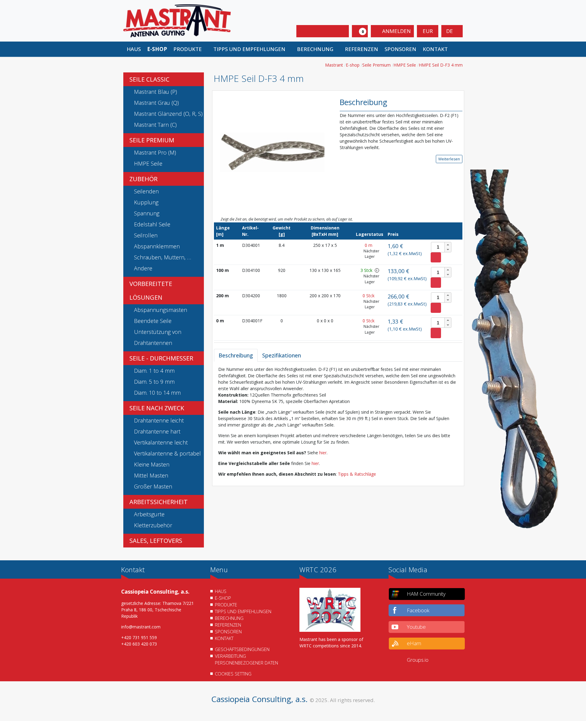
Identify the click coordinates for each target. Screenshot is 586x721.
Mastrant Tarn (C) (155, 124)
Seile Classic (149, 79)
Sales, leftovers (155, 540)
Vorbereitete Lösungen (150, 291)
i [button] (376, 270)
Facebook (418, 610)
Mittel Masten (151, 475)
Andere (143, 268)
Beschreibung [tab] (236, 355)
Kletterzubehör (153, 525)
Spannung (146, 213)
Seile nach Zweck (156, 408)
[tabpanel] (338, 421)
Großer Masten (153, 486)
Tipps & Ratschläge (357, 474)
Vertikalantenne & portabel (167, 453)
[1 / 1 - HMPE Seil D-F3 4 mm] (272, 152)
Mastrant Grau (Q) (156, 102)
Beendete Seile (153, 320)
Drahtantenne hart (157, 431)
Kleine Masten (151, 464)
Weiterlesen (449, 159)
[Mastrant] (177, 20)
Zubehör (143, 179)
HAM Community (426, 593)
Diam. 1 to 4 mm (154, 370)
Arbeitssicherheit (158, 502)
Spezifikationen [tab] (281, 355)
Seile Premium (151, 140)
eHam (414, 643)
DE (450, 31)
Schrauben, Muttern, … (162, 257)
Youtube (416, 626)
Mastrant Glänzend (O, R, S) (168, 113)
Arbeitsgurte (149, 514)
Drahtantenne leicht (159, 420)
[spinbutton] (441, 247)
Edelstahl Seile (152, 224)
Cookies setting (233, 674)
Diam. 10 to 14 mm (157, 392)
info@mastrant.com (141, 627)
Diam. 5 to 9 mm (154, 381)
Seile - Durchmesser (161, 358)
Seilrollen (145, 235)
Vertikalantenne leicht (161, 442)
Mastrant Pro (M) (155, 152)
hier (323, 453)
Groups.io (418, 659)
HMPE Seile (148, 163)
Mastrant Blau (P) (155, 91)
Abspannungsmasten (160, 309)
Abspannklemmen (157, 246)
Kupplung (146, 202)
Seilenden (146, 191)
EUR (428, 31)
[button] (190, 49)
